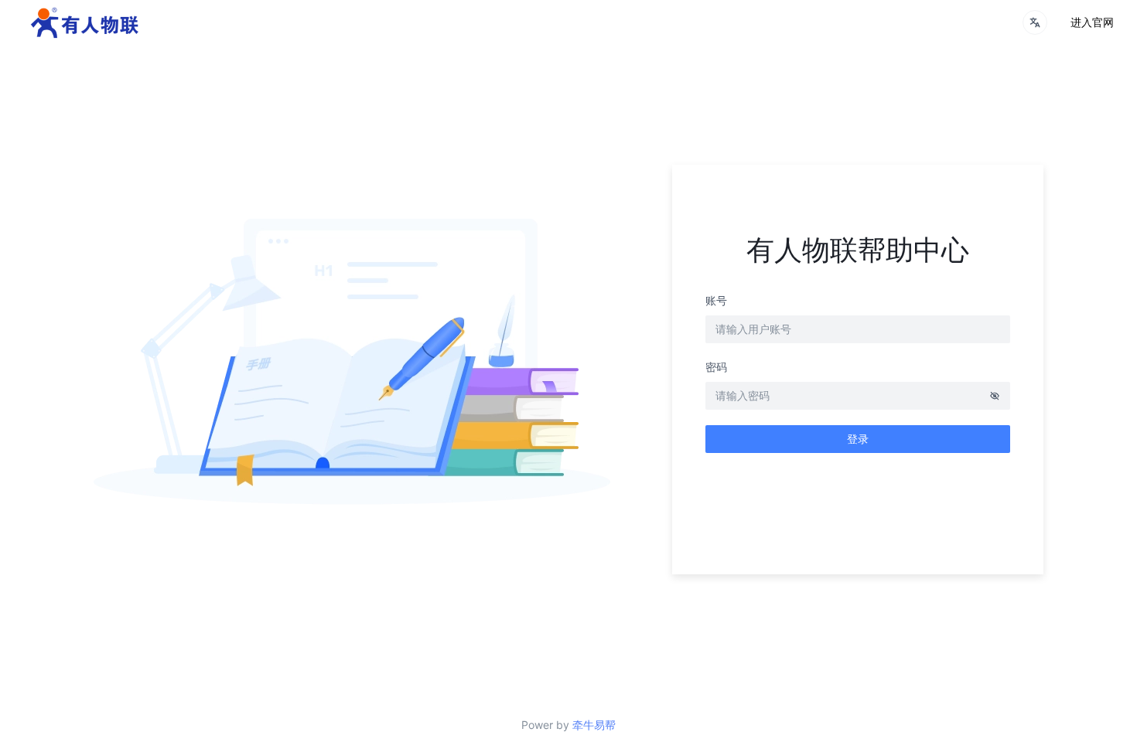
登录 (858, 438)
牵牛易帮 (594, 724)
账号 (716, 300)
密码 (716, 366)
